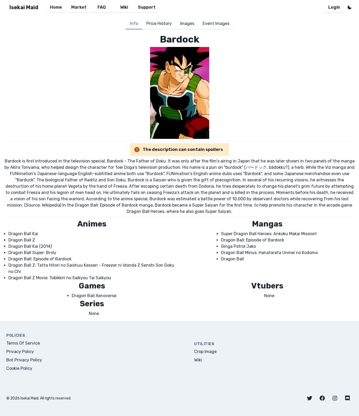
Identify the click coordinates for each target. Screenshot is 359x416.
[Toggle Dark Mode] (349, 7)
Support (147, 7)
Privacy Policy (20, 351)
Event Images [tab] (216, 23)
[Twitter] (309, 398)
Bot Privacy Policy (24, 359)
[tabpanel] (179, 175)
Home (56, 7)
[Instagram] (335, 398)
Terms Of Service (23, 343)
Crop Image (205, 351)
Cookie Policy (19, 368)
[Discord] (347, 398)
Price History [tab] (159, 23)
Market (78, 7)
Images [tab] (187, 23)
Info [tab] (134, 23)
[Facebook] (322, 398)
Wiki (124, 7)
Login (334, 7)
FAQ (102, 7)
